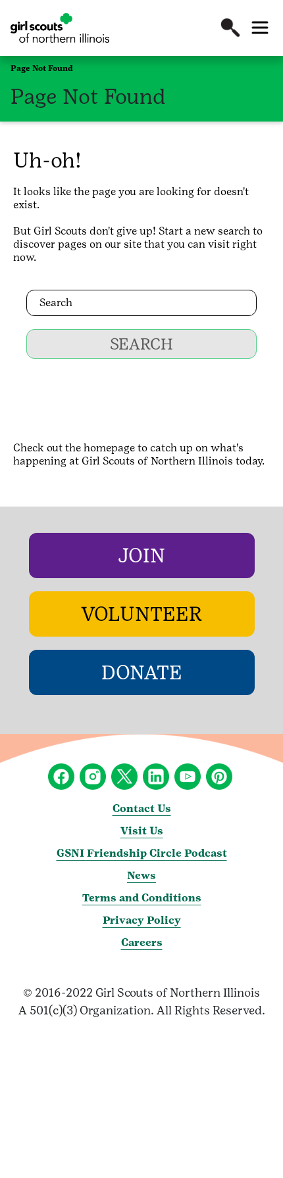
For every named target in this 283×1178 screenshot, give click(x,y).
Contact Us (142, 808)
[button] (230, 27)
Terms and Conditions (141, 898)
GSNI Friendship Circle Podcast (142, 853)
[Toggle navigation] (260, 27)
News (141, 875)
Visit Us (141, 831)
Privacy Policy (142, 920)
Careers (142, 942)
